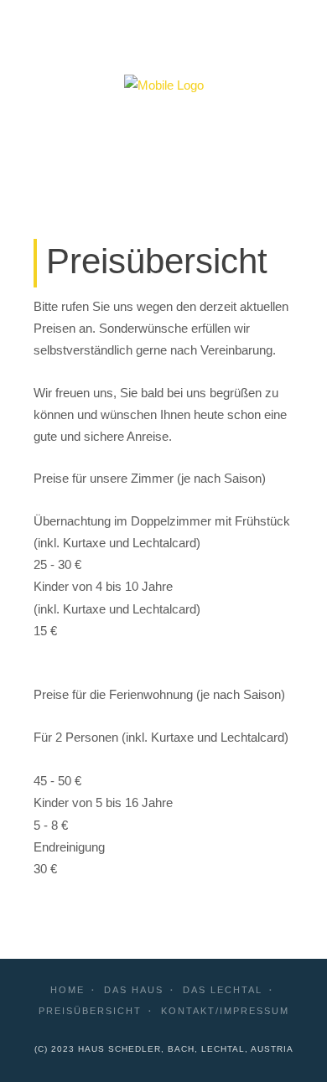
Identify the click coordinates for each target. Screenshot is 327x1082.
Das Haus (134, 990)
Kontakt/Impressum (225, 1011)
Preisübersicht (90, 1011)
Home (67, 990)
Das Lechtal (222, 990)
